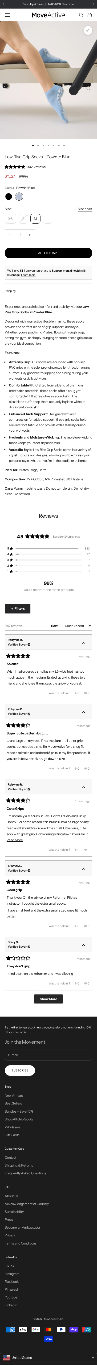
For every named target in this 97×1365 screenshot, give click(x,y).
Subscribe (20, 1070)
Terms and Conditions (20, 1243)
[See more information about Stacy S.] (83, 945)
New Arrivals (14, 1095)
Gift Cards (12, 1135)
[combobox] (48, 1357)
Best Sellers (13, 1103)
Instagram (12, 1274)
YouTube (11, 1297)
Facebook (12, 1281)
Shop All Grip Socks (19, 1119)
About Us (11, 1196)
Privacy (10, 1235)
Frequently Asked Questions (25, 1173)
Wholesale (12, 1127)
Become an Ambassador (22, 1227)
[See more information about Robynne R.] (83, 643)
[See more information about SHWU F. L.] (83, 869)
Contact (10, 1157)
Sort (54, 626)
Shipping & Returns (19, 1165)
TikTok (9, 1266)
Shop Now (68, 4)
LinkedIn (11, 1305)
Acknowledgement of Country (26, 1204)
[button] (25, 167)
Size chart (85, 209)
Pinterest (11, 1289)
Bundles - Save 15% (19, 1111)
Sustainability (14, 1212)
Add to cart (48, 253)
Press (9, 1219)
